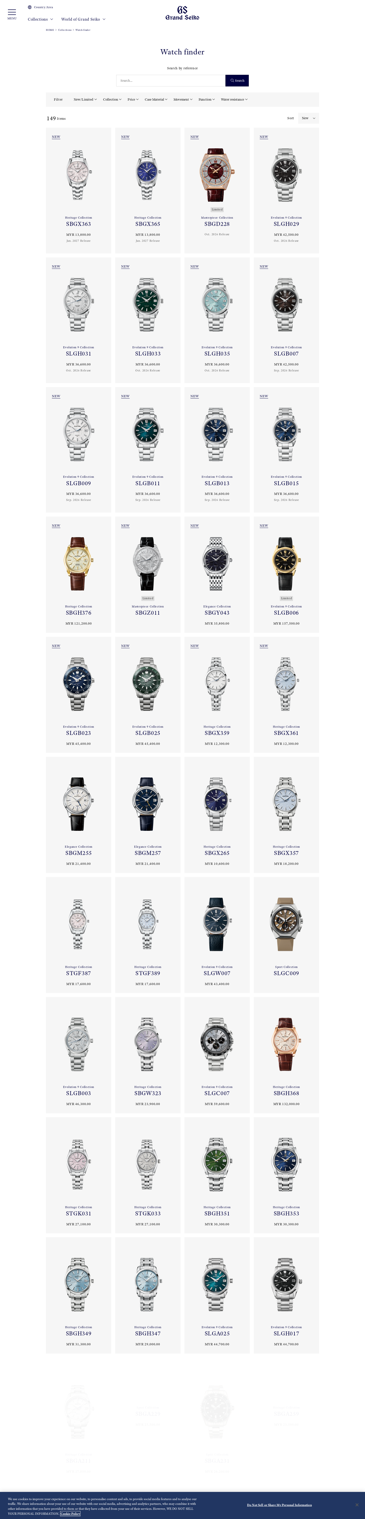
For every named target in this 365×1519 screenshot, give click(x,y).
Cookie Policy (70, 1514)
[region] (182, 1505)
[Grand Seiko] (182, 12)
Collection (110, 99)
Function (205, 99)
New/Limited (83, 99)
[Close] (357, 1504)
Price (131, 99)
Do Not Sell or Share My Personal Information (279, 1505)
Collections (38, 19)
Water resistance (232, 99)
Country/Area (43, 7)
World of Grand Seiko (81, 19)
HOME (50, 30)
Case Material (154, 99)
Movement (181, 99)
